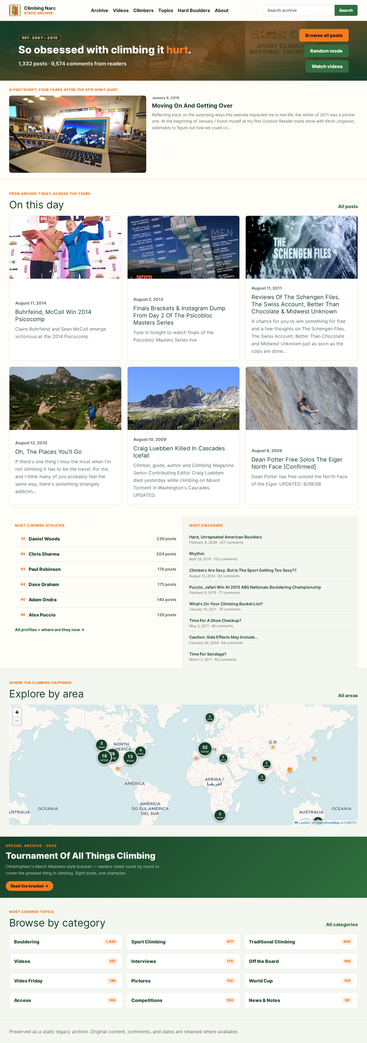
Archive (99, 10)
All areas (348, 695)
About (222, 10)
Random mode (326, 51)
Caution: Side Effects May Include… (223, 637)
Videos (121, 10)
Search (346, 10)
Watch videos (327, 66)
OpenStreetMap (327, 822)
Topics (165, 10)
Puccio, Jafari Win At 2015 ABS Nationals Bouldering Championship (255, 587)
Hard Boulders (194, 10)
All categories (342, 924)
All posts (348, 206)
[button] (273, 747)
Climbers (143, 10)
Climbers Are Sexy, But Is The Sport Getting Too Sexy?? (243, 570)
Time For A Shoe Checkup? (215, 620)
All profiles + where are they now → (50, 629)
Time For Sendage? (208, 654)
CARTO (350, 822)
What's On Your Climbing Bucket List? (226, 603)
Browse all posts (324, 35)
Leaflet (303, 822)
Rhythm (196, 553)
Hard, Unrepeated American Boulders (225, 536)
